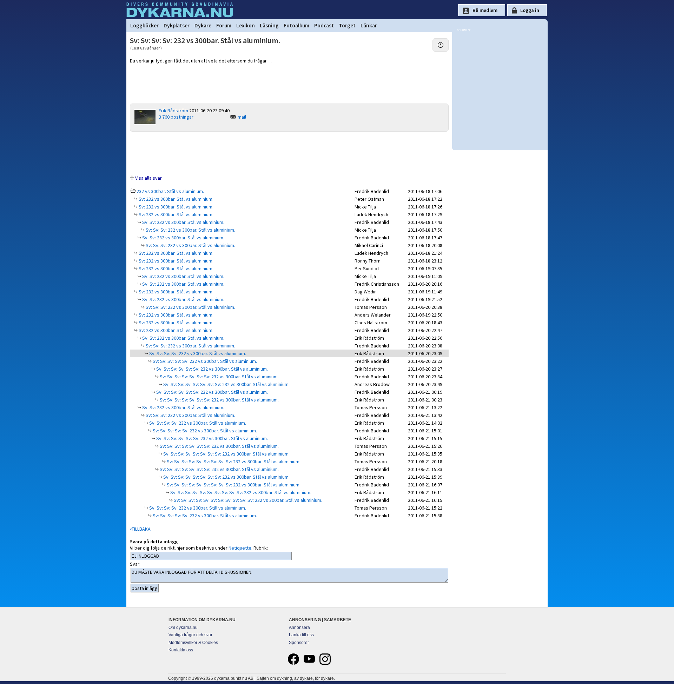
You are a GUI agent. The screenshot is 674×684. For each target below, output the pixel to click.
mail (242, 117)
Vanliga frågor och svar (190, 634)
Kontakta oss (180, 650)
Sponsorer (299, 642)
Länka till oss (301, 634)
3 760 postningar (176, 117)
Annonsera (299, 627)
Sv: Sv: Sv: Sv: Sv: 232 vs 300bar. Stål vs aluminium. (204, 361)
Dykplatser (177, 25)
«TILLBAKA (140, 529)
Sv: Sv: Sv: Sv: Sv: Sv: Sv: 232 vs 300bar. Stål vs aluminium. (219, 376)
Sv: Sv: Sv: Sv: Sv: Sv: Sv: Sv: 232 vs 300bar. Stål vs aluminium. (226, 384)
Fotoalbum (296, 25)
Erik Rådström (173, 110)
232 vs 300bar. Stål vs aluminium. (170, 191)
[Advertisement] (289, 152)
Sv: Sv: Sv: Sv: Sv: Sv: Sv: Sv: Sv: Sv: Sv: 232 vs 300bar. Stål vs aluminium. (247, 500)
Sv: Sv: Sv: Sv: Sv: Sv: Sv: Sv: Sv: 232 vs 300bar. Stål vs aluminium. (233, 461)
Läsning (269, 25)
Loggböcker (144, 25)
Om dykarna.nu (183, 627)
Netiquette (240, 548)
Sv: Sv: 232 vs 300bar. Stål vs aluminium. (182, 222)
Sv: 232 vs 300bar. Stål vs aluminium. (175, 199)
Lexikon (245, 25)
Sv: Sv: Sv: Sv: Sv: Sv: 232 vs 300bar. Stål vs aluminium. (211, 369)
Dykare (202, 25)
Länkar (369, 25)
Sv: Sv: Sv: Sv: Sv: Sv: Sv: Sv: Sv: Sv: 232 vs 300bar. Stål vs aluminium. (240, 492)
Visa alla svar (148, 178)
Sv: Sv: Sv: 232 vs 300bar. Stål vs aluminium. (190, 230)
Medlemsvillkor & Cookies (193, 642)
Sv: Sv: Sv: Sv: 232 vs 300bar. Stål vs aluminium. (197, 353)
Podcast (324, 25)
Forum (223, 25)
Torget (347, 25)
